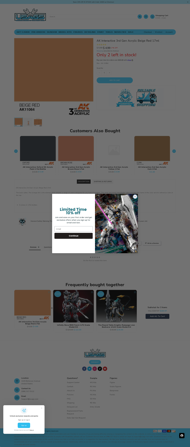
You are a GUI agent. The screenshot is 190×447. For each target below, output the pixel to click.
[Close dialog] (135, 197)
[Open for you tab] (182, 435)
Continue (73, 235)
